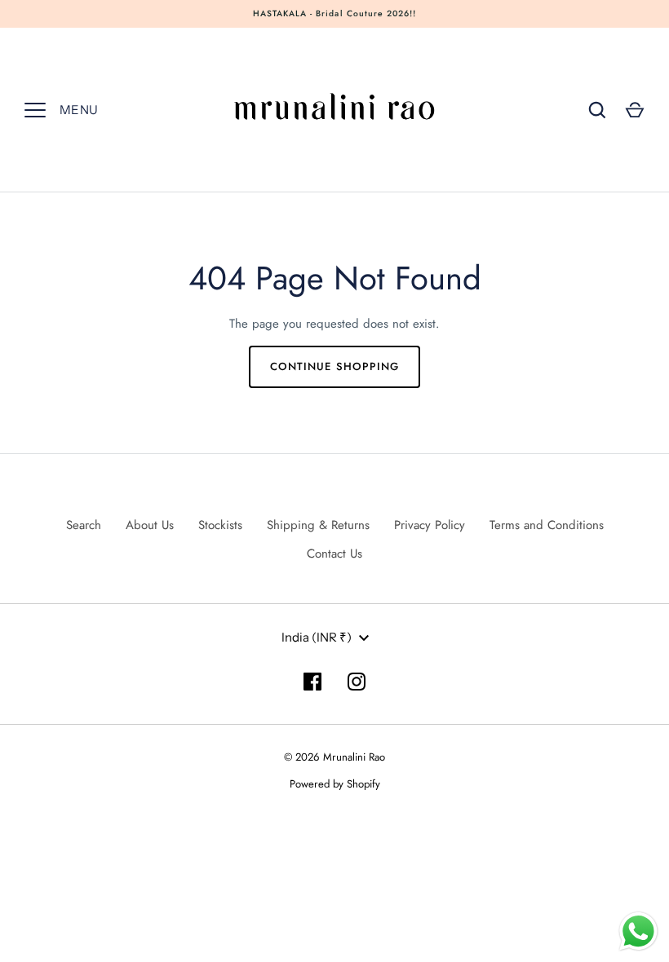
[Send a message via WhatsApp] (638, 931)
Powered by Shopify (335, 784)
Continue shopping (334, 366)
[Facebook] (312, 681)
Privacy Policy (429, 525)
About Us (150, 525)
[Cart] (635, 110)
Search (83, 525)
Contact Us (334, 554)
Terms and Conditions (547, 525)
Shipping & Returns (318, 525)
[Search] (597, 110)
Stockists (220, 525)
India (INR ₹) (316, 637)
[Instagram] (356, 681)
